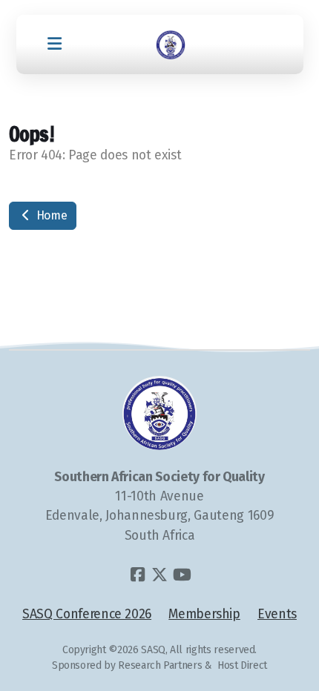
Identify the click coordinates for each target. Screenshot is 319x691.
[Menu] (55, 44)
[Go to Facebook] (137, 574)
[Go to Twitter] (159, 574)
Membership (204, 614)
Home (50, 215)
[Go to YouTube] (182, 574)
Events (277, 614)
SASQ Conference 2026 (86, 614)
